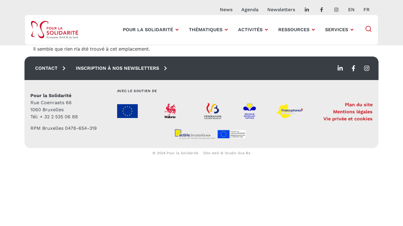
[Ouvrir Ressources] (313, 29)
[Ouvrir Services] (352, 29)
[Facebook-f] (353, 68)
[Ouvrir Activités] (266, 29)
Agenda (249, 9)
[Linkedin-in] (340, 68)
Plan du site (359, 104)
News (226, 9)
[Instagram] (367, 68)
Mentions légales (353, 111)
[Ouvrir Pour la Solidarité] (177, 29)
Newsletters (281, 9)
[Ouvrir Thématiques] (226, 29)
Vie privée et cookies (348, 119)
